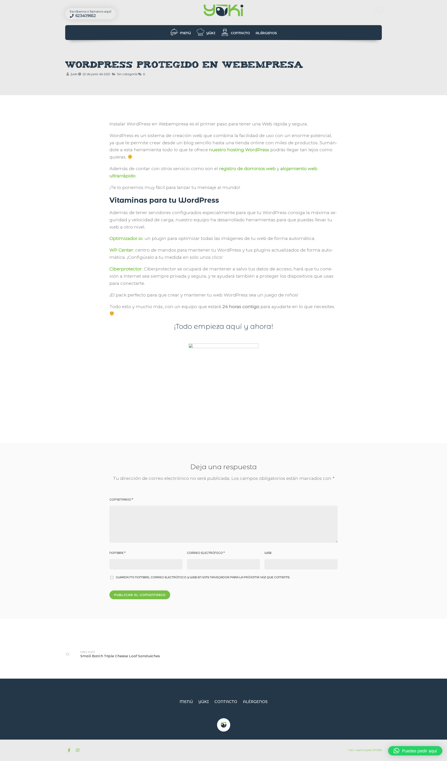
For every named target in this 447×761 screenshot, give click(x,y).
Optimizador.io (125, 238)
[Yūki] (223, 11)
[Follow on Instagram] (77, 750)
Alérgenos (266, 33)
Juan (74, 74)
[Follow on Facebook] (69, 750)
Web (267, 553)
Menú (185, 33)
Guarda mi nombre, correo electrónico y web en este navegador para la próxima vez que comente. (203, 577)
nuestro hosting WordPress (239, 149)
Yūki (210, 33)
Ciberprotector (125, 269)
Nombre (117, 553)
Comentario (121, 499)
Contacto (240, 33)
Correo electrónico (206, 553)
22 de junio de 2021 (96, 74)
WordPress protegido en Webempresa (184, 66)
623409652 (85, 15)
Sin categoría (127, 74)
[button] (415, 750)
